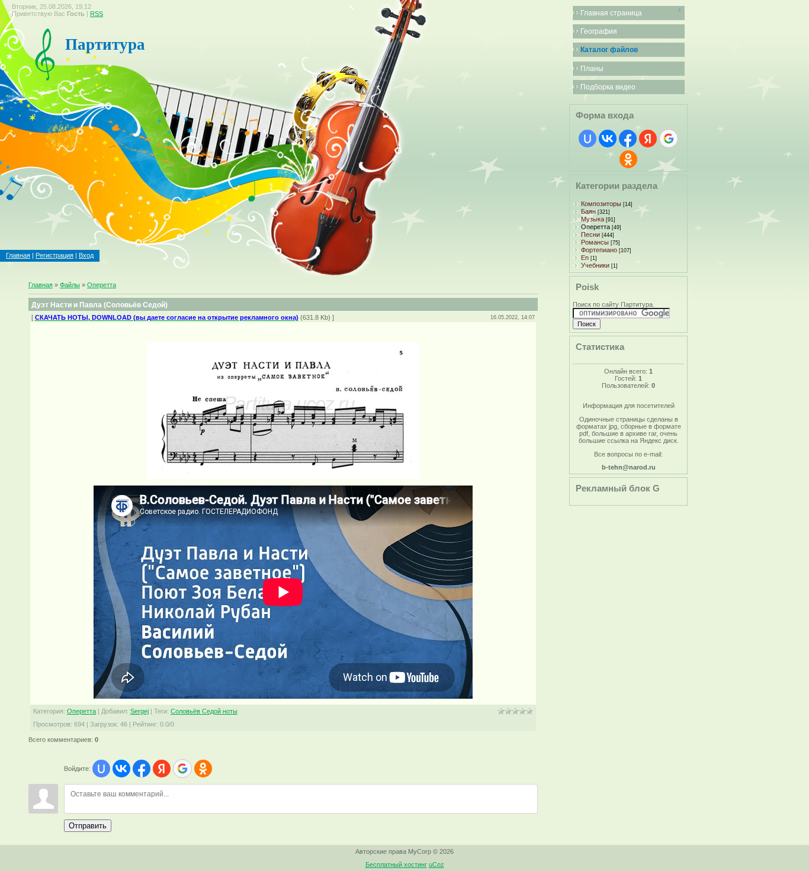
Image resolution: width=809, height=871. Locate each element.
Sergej (139, 711)
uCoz (436, 864)
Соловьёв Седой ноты (204, 711)
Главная (18, 255)
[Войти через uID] (101, 768)
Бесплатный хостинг (396, 864)
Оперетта (101, 284)
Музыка (592, 219)
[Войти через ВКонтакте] (121, 768)
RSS (96, 13)
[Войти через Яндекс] (162, 768)
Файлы (70, 284)
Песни (590, 234)
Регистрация (54, 255)
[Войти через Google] (182, 768)
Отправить (88, 825)
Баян (588, 211)
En (585, 257)
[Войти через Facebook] (141, 768)
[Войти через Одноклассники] (203, 768)
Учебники (595, 265)
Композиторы (601, 203)
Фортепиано (599, 249)
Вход (86, 255)
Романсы (595, 242)
